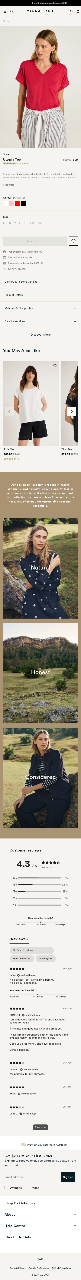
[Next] (71, 411)
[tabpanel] (40, 1040)
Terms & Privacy (17, 1268)
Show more (40, 1127)
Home (6, 21)
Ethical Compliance (62, 1268)
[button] (40, 878)
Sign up (68, 1177)
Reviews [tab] (19, 939)
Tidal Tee (9, 449)
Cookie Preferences (39, 1268)
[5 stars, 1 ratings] (10, 458)
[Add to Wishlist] (73, 241)
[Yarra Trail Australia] (40, 11)
